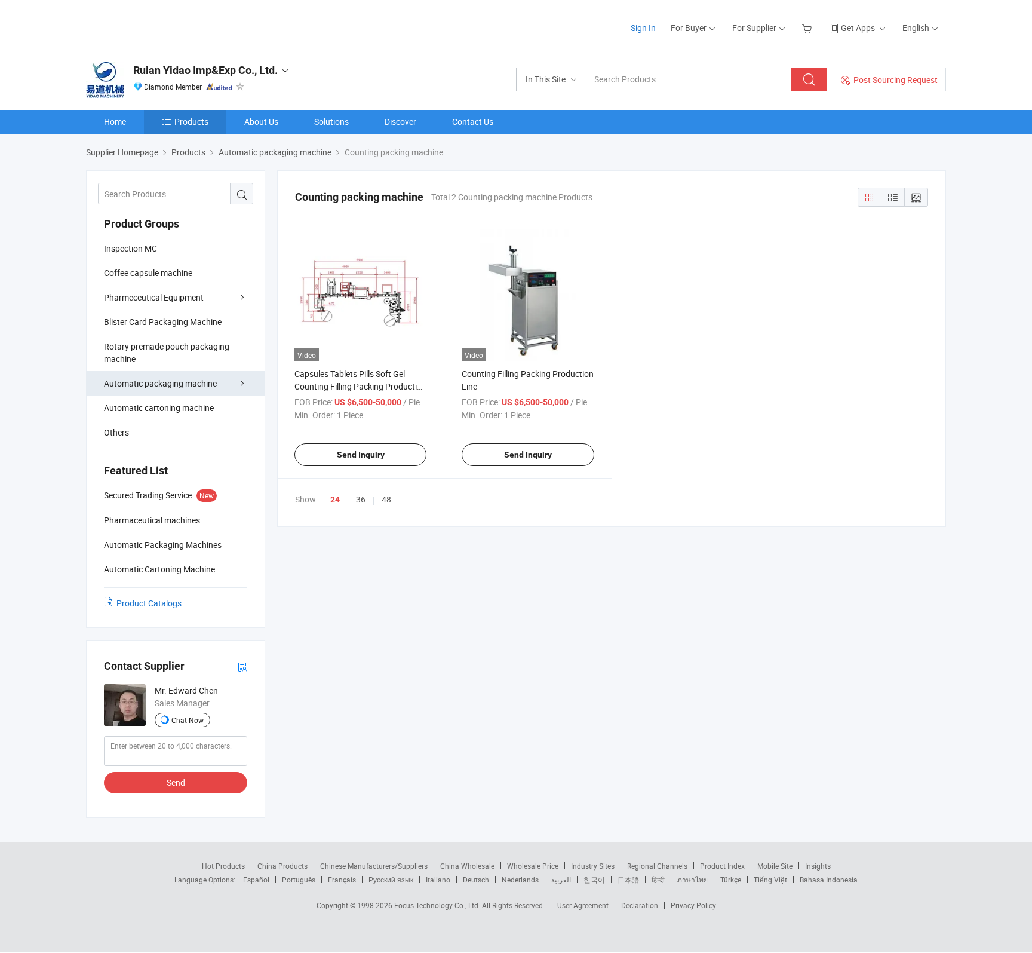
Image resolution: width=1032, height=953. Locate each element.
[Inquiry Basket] (808, 27)
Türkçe (730, 879)
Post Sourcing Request (895, 79)
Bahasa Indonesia (829, 879)
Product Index (722, 866)
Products (191, 121)
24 (335, 499)
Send (176, 782)
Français (342, 879)
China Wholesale (467, 866)
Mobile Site (775, 866)
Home (115, 121)
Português (298, 879)
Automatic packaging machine (160, 383)
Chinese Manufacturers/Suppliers (374, 866)
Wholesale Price (532, 866)
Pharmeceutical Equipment (154, 297)
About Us (261, 121)
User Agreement (583, 905)
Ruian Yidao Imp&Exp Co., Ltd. (205, 70)
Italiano (438, 879)
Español (256, 879)
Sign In (643, 27)
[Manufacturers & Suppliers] (162, 24)
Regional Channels (657, 866)
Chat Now (187, 720)
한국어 (594, 879)
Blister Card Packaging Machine (163, 321)
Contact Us (472, 121)
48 (386, 499)
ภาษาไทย (692, 879)
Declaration (639, 905)
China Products (282, 866)
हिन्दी (658, 879)
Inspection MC (130, 248)
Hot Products (223, 866)
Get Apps (858, 27)
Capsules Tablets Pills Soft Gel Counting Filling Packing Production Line (360, 386)
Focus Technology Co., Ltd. (438, 905)
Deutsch (476, 879)
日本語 (628, 879)
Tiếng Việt (770, 879)
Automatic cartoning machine (159, 407)
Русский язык (390, 879)
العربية (561, 879)
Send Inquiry (361, 454)
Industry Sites (593, 866)
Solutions (331, 121)
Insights (818, 866)
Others (116, 432)
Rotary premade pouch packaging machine (166, 352)
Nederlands (520, 879)
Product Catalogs (149, 603)
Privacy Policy (693, 905)
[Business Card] (242, 666)
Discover (400, 121)
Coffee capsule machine (148, 272)
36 (361, 499)
